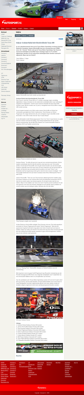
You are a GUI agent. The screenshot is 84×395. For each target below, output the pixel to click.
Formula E (4, 59)
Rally (80, 19)
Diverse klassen (5, 91)
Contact (32, 28)
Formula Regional (6, 63)
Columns (3, 114)
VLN (2, 85)
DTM (2, 77)
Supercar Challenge (6, 36)
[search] (82, 28)
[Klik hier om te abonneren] (74, 99)
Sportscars (4, 75)
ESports (3, 106)
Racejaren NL (5, 48)
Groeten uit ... (5, 108)
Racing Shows (5, 112)
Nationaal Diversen (6, 46)
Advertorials (4, 116)
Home (2, 28)
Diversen (3, 104)
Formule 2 (4, 57)
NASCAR (3, 89)
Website (31, 35)
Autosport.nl (59, 18)
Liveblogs (3, 110)
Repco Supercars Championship (32, 372)
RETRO (3, 99)
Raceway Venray (5, 95)
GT (2, 73)
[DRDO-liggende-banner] (39, 348)
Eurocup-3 (4, 65)
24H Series (4, 87)
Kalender (14, 28)
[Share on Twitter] (61, 39)
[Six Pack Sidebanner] (74, 39)
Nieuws (8, 28)
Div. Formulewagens (6, 69)
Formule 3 (4, 61)
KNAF (3, 34)
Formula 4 (4, 67)
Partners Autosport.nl (71, 49)
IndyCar (3, 55)
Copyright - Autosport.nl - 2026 (42, 393)
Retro (66, 19)
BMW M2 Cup (5, 38)
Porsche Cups (5, 79)
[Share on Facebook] (59, 39)
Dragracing (73, 19)
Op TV (3, 118)
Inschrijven (74, 114)
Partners (26, 28)
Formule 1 (4, 53)
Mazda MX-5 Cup (6, 40)
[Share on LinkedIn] (62, 39)
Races (24, 35)
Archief (20, 28)
